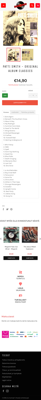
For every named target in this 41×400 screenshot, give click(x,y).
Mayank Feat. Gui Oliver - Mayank (11, 248)
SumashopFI (11, 398)
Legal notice (6, 380)
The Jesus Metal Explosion (30, 248)
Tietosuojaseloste (9, 367)
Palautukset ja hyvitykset (11, 373)
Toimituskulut (13, 85)
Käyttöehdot (6, 377)
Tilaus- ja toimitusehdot (11, 370)
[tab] (6, 112)
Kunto (4, 91)
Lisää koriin (11, 258)
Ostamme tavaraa (9, 363)
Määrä (30, 90)
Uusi (5, 95)
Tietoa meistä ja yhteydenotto (13, 360)
